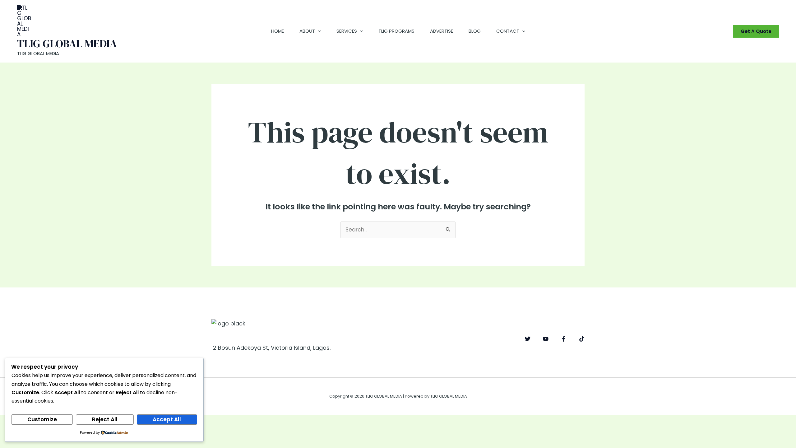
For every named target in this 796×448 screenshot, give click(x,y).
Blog (475, 31)
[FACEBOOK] (564, 339)
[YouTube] (545, 339)
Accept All (167, 419)
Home (277, 31)
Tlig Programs (396, 31)
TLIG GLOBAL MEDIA (67, 43)
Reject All (105, 419)
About (307, 31)
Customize (42, 419)
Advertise (441, 31)
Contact (507, 31)
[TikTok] (582, 339)
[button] (318, 31)
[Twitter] (527, 339)
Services (346, 31)
